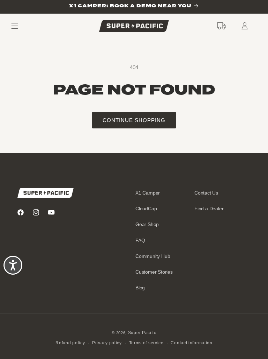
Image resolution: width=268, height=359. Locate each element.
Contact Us (206, 193)
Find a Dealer (208, 208)
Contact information (191, 342)
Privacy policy (107, 342)
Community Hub (152, 256)
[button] (221, 26)
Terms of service (146, 342)
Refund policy (70, 342)
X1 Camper (147, 193)
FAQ (140, 240)
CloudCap (146, 208)
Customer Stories (154, 272)
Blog (140, 287)
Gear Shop (147, 224)
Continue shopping (134, 120)
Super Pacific (142, 332)
